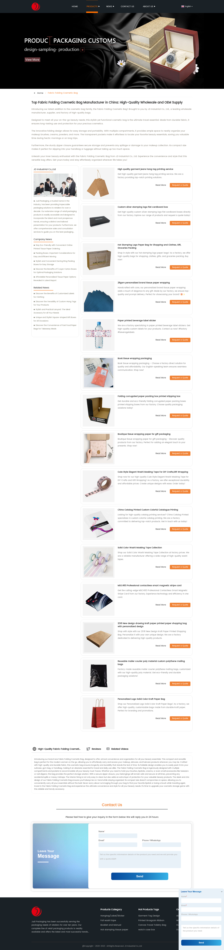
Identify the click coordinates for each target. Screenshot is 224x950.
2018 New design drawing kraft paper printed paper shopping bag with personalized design (152, 625)
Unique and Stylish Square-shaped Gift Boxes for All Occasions (55, 319)
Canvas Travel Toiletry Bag (152, 925)
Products (92, 6)
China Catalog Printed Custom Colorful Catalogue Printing (148, 509)
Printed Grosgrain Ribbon (151, 920)
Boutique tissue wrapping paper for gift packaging (144, 434)
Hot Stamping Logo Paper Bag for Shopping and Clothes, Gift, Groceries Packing (149, 246)
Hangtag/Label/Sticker (112, 915)
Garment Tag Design (149, 915)
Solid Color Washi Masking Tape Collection (140, 547)
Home (75, 6)
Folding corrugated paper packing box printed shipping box (149, 396)
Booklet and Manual (110, 925)
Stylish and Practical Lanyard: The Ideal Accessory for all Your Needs (52, 311)
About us (148, 6)
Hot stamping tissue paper (114, 929)
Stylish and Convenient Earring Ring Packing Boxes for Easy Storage (54, 263)
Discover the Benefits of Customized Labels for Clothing (54, 295)
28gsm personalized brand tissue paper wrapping (144, 282)
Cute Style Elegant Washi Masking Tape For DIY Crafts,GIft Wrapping (153, 472)
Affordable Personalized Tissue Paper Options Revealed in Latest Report (55, 278)
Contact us (127, 6)
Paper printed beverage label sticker (137, 320)
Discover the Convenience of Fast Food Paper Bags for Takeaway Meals (55, 327)
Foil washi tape (108, 920)
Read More (161, 185)
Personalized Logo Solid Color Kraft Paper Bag (141, 699)
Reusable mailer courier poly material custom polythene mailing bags (151, 663)
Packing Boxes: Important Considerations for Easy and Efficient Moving (54, 255)
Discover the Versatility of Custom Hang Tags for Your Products (55, 303)
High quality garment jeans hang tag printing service (145, 169)
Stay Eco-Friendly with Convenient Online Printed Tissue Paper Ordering (53, 247)
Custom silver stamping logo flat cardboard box (143, 207)
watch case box (146, 929)
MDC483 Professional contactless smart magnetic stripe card (149, 585)
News (109, 6)
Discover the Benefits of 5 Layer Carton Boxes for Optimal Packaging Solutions (55, 271)
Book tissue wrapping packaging (135, 358)
